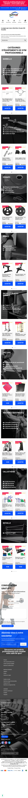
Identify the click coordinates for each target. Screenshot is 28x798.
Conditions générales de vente (8, 724)
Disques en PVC (9, 192)
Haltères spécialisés (11, 72)
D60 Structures (9, 485)
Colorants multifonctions (12, 422)
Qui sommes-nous (5, 705)
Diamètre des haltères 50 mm (13, 70)
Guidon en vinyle (10, 133)
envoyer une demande (8, 625)
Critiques (3, 708)
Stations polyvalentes (11, 428)
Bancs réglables (10, 248)
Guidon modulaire (10, 128)
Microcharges (9, 191)
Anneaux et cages (10, 533)
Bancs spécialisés (10, 250)
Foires (2, 710)
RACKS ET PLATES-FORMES (11, 294)
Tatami (7, 364)
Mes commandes (5, 718)
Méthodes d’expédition (6, 727)
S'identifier (3, 714)
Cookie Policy (10, 768)
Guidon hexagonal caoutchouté (14, 131)
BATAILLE (7, 523)
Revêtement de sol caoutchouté (14, 362)
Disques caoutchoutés (11, 187)
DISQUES (6, 177)
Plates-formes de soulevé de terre (12, 368)
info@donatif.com (23, 7)
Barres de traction (10, 487)
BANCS (6, 236)
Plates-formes (9, 307)
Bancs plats (8, 246)
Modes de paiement (5, 726)
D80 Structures (9, 483)
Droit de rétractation (5, 729)
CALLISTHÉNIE (9, 472)
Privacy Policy (17, 768)
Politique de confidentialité (6, 622)
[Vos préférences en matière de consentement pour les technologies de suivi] (2, 795)
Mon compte (4, 716)
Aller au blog (4, 736)
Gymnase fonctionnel (11, 426)
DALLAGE (7, 353)
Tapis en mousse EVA (11, 366)
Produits (3, 706)
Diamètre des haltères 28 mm (13, 69)
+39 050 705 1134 (15, 7)
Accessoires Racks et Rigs (13, 309)
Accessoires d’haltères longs (13, 74)
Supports (8, 305)
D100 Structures (10, 481)
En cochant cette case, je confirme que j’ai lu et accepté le (13, 622)
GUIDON (6, 118)
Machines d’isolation (11, 424)
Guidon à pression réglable (13, 130)
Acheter (7, 108)
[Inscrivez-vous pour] (17, 753)
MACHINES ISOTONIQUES (13, 413)
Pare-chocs (8, 189)
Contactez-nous (4, 719)
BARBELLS (7, 59)
